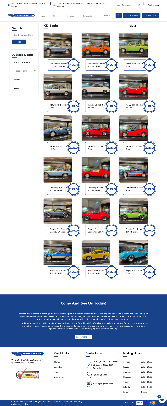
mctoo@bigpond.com (95, 328)
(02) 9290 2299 (100, 375)
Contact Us (87, 16)
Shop (55, 16)
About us (70, 16)
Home (42, 16)
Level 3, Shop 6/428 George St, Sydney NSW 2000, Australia (105, 364)
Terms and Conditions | (63, 401)
